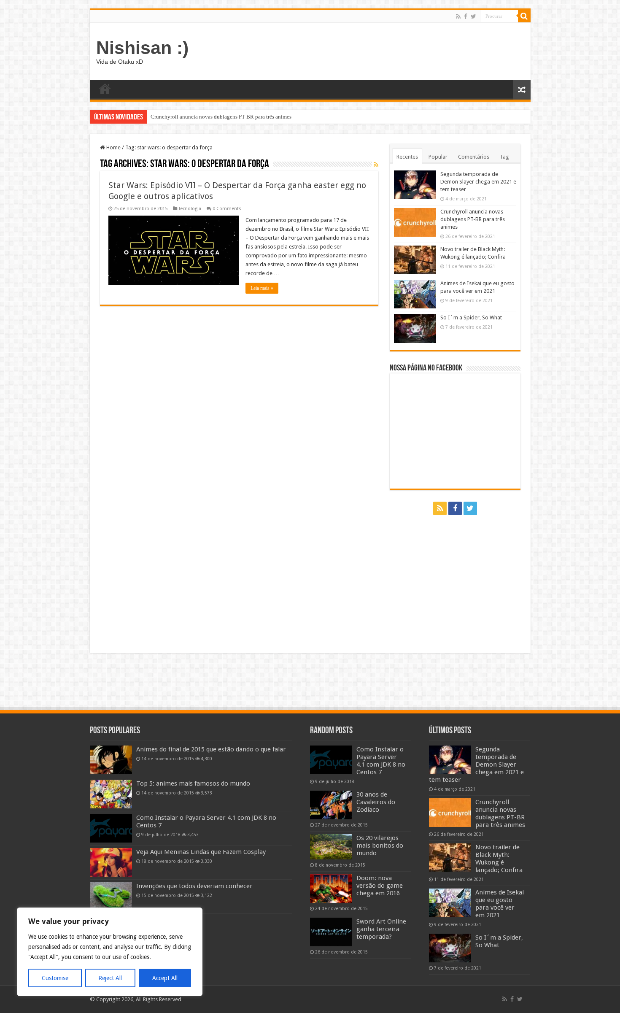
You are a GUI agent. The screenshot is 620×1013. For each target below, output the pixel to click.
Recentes (407, 157)
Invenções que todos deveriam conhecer (194, 886)
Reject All (110, 978)
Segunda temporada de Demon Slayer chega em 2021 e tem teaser (478, 181)
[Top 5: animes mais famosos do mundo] (111, 794)
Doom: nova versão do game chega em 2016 (379, 885)
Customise (55, 978)
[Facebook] (465, 16)
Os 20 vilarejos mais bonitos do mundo (379, 845)
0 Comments (227, 208)
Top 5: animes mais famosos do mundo (193, 783)
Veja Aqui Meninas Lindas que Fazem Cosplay (201, 852)
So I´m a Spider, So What (471, 317)
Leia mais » (262, 288)
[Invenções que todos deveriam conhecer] (111, 896)
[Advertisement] (370, 50)
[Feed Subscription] (376, 164)
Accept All (165, 978)
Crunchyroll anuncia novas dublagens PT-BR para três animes (472, 219)
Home (105, 88)
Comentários (473, 157)
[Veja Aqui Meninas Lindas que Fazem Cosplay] (111, 862)
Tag (504, 157)
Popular (438, 157)
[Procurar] (524, 16)
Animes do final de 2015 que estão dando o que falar (211, 749)
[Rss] (458, 16)
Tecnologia (189, 208)
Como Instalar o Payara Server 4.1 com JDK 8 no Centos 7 (380, 761)
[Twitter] (473, 16)
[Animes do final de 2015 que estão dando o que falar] (111, 760)
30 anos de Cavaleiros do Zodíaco (375, 802)
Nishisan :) (142, 48)
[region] (109, 952)
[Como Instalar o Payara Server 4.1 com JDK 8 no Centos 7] (111, 828)
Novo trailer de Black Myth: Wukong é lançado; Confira (215, 116)
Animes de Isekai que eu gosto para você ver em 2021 (499, 904)
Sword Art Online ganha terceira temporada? (381, 929)
